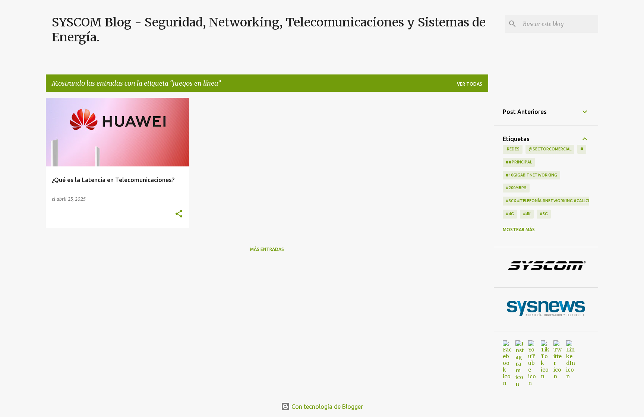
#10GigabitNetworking (531, 175)
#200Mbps (516, 187)
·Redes (513, 149)
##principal (519, 162)
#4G (510, 213)
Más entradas (267, 249)
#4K (527, 213)
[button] (178, 214)
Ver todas (469, 84)
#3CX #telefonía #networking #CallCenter (553, 200)
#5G (544, 213)
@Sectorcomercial (549, 149)
